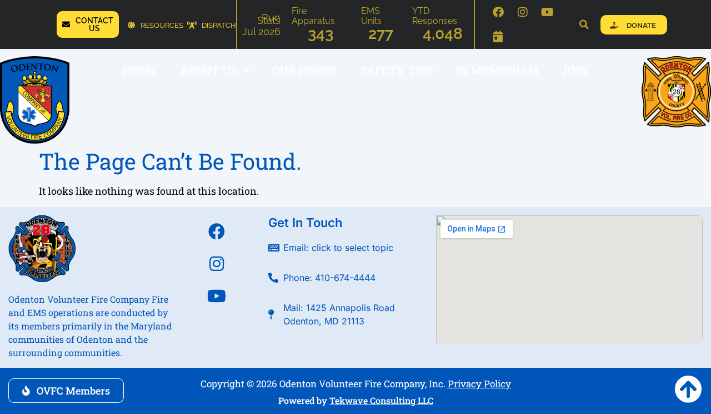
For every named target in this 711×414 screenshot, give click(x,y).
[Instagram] (522, 12)
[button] (584, 24)
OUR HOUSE (305, 70)
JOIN (574, 70)
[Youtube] (547, 12)
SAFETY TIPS (396, 70)
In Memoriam (497, 70)
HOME (140, 70)
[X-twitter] (217, 328)
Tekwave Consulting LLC (381, 400)
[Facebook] (498, 12)
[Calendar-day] (498, 36)
